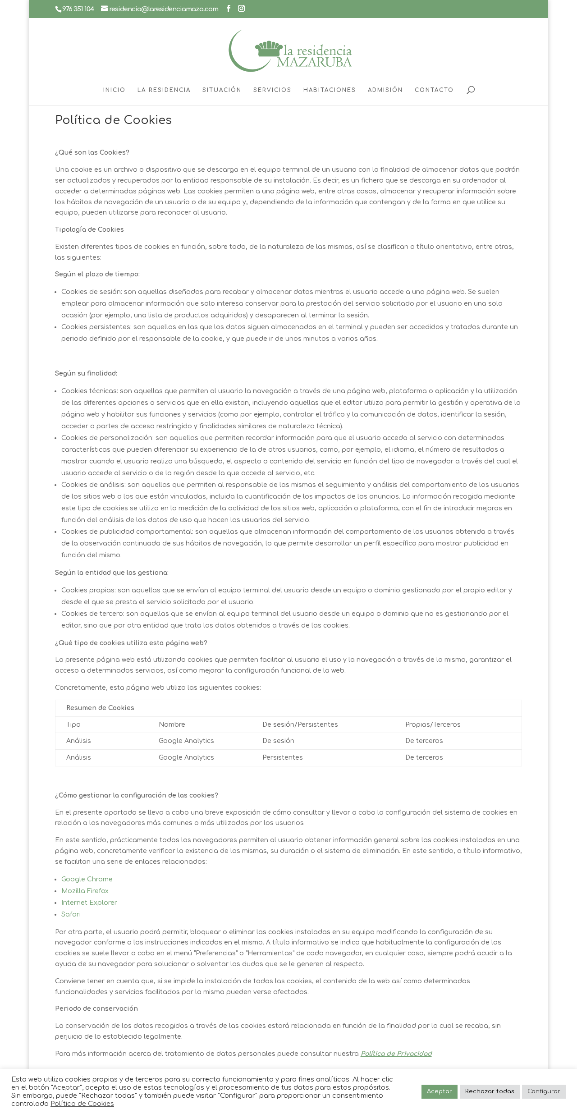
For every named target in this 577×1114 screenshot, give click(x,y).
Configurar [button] (543, 1091)
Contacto (434, 90)
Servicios (272, 90)
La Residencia (164, 90)
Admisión (385, 90)
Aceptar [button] (439, 1091)
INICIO (114, 90)
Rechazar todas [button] (489, 1091)
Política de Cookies (82, 1103)
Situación (222, 90)
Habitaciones (329, 90)
